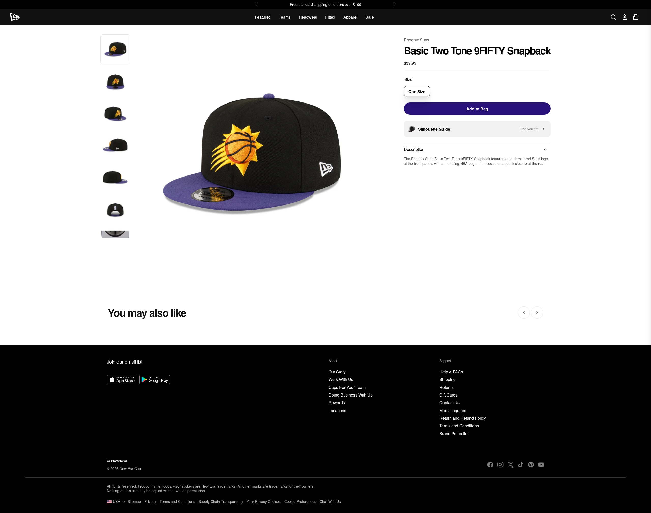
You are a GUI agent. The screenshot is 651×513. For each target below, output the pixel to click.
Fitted (330, 17)
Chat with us (330, 501)
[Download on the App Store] (122, 406)
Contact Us (449, 402)
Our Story (337, 372)
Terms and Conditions (459, 426)
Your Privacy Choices (264, 501)
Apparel (350, 17)
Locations (337, 410)
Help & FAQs (451, 372)
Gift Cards (448, 395)
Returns (446, 387)
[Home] (15, 17)
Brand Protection (454, 433)
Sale (369, 17)
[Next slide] (537, 312)
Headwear (308, 17)
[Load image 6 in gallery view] (115, 210)
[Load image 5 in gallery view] (115, 178)
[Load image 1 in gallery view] (115, 49)
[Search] (613, 17)
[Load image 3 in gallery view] (115, 114)
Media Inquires (452, 410)
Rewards (337, 402)
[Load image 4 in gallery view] (115, 146)
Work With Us (341, 379)
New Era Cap (130, 468)
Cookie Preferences (300, 501)
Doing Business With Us (351, 395)
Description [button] (414, 149)
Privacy (150, 501)
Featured (263, 17)
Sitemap (134, 501)
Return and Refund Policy (462, 418)
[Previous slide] (524, 312)
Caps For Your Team (347, 387)
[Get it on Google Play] (154, 406)
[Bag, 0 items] (636, 17)
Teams (284, 17)
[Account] (624, 17)
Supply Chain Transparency (221, 501)
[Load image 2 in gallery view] (115, 81)
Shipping (447, 379)
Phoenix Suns (416, 40)
